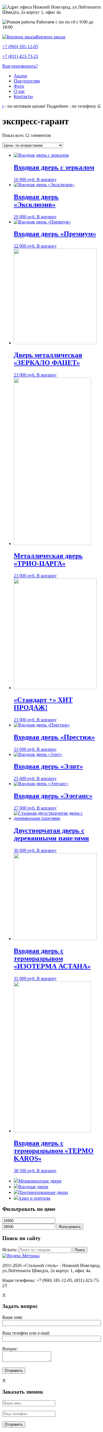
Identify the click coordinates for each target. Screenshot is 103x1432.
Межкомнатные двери (40, 1180)
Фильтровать (70, 1227)
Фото (19, 86)
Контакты (23, 96)
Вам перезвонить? (20, 66)
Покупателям (27, 80)
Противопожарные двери (43, 1192)
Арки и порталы (34, 1198)
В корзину (47, 179)
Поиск (80, 1250)
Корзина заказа (50, 36)
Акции (20, 75)
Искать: (9, 1249)
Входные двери (33, 1186)
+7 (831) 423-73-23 (20, 56)
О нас (19, 91)
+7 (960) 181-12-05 (20, 46)
